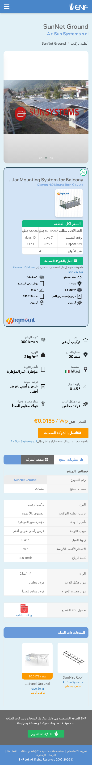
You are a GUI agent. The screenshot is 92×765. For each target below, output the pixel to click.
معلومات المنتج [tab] (69, 459)
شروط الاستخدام (77, 751)
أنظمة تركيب (79, 43)
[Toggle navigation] (6, 4)
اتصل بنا (12, 751)
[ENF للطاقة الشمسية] (78, 8)
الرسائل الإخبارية (46, 755)
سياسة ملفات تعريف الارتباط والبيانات (42, 751)
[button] (51, 157)
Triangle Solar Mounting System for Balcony (46, 179)
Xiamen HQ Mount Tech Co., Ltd (60, 184)
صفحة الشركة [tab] (35, 459)
